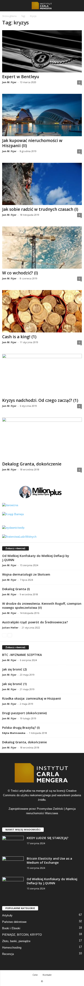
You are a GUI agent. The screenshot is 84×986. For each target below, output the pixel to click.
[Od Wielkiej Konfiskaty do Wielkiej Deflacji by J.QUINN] (13, 885)
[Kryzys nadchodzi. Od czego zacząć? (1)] (42, 375)
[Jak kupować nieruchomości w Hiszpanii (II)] (42, 115)
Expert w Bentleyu (20, 76)
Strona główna (9, 16)
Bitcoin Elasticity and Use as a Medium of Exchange (49, 860)
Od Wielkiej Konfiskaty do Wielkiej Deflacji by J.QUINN (52, 881)
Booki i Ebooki (11, 928)
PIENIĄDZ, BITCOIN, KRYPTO (22, 934)
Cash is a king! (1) (19, 337)
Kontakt (47, 974)
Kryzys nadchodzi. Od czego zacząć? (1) (40, 400)
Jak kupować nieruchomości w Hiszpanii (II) (32, 143)
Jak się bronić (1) (14, 684)
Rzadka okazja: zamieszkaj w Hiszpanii (31, 698)
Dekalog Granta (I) (16, 589)
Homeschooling (11, 947)
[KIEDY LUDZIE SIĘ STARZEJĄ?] (13, 844)
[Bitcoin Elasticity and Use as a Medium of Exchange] (13, 864)
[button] (77, 5)
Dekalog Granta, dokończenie (31, 464)
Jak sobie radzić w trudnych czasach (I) (40, 209)
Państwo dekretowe (14, 921)
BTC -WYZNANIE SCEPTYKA (22, 655)
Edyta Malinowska (13, 733)
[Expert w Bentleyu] (42, 51)
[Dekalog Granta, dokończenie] (42, 438)
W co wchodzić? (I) (20, 273)
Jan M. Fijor (9, 82)
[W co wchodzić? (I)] (42, 247)
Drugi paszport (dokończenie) (24, 713)
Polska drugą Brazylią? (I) (21, 728)
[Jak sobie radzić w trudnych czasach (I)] (42, 184)
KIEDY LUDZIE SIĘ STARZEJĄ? (47, 838)
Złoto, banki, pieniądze (16, 941)
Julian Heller (10, 627)
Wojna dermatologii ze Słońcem (26, 574)
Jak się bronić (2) (14, 669)
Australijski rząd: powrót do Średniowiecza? (35, 622)
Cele (35, 974)
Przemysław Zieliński (50, 808)
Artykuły (7, 915)
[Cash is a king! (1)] (42, 311)
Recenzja (8, 954)
